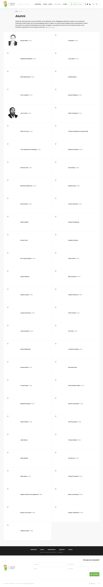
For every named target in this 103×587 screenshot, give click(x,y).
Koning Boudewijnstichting (28, 583)
